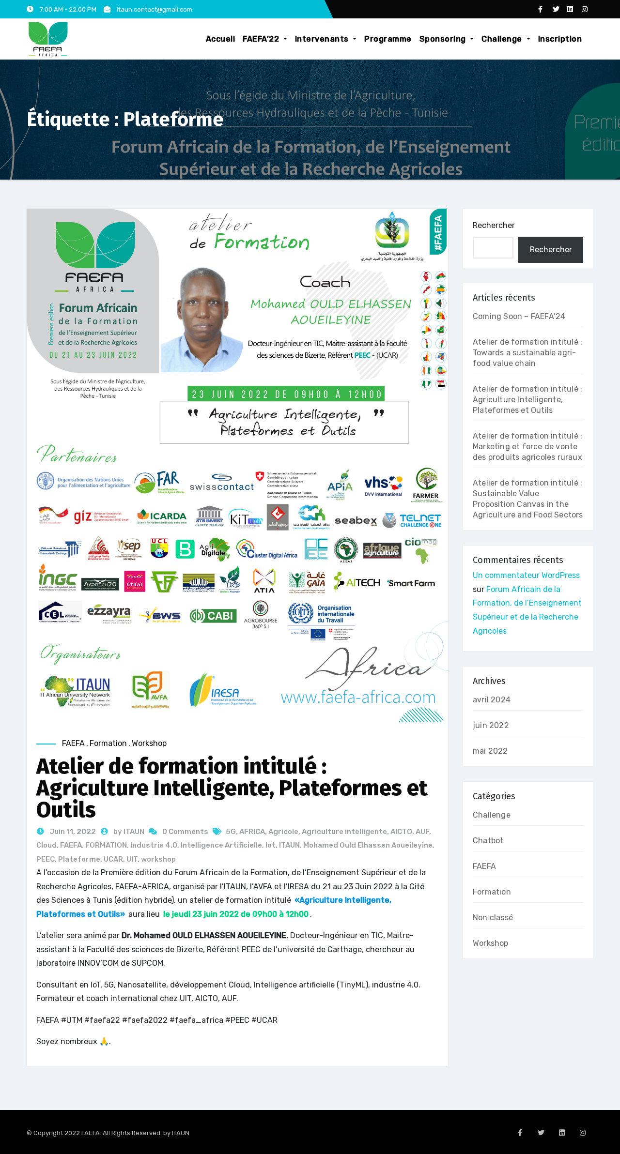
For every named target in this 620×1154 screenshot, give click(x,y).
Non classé (493, 917)
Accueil (220, 39)
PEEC (45, 859)
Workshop (149, 743)
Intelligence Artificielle (221, 845)
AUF (422, 831)
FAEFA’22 (262, 39)
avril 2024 (492, 699)
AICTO (401, 831)
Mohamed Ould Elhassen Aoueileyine (368, 845)
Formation (108, 743)
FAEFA (73, 743)
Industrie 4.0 (153, 845)
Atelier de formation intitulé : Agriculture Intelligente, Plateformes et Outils (232, 788)
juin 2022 (491, 725)
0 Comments (185, 831)
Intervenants (323, 39)
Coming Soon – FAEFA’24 (519, 316)
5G (231, 831)
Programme (388, 39)
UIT (132, 859)
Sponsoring (443, 39)
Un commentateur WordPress (526, 575)
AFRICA (252, 831)
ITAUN (289, 845)
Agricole (283, 831)
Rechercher (494, 225)
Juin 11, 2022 (72, 831)
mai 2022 (490, 751)
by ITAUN (129, 831)
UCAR (113, 859)
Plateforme (79, 859)
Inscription (560, 39)
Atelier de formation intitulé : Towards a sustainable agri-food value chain (527, 352)
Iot (270, 845)
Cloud (46, 845)
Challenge (502, 39)
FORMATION (106, 845)
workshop (158, 859)
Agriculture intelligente (344, 831)
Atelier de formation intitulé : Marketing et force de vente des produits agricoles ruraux (527, 446)
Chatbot (488, 840)
